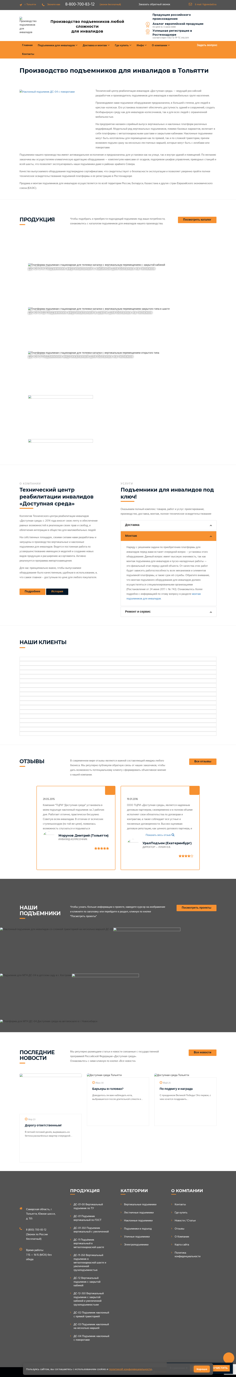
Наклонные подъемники (138, 1221)
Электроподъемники (136, 1245)
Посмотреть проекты (196, 908)
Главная (27, 45)
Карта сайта (182, 1245)
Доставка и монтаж (95, 45)
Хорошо (201, 1369)
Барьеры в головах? (108, 1089)
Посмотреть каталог (197, 220)
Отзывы (179, 1229)
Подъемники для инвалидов (56, 45)
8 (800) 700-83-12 (36, 1230)
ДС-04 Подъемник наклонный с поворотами (91, 1338)
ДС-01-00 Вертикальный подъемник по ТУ (88, 1206)
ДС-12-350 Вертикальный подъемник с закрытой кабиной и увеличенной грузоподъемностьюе (89, 1299)
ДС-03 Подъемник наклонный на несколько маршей (91, 1326)
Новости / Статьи (185, 1221)
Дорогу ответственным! (43, 1126)
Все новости (202, 1052)
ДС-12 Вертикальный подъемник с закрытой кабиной (87, 1282)
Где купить (181, 1213)
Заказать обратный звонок (154, 5)
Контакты (28, 54)
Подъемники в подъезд (138, 1229)
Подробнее (32, 591)
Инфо (141, 45)
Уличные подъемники (137, 1237)
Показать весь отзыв (158, 835)
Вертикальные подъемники (140, 1204)
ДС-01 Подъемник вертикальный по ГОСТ (87, 1218)
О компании (160, 45)
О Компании (182, 1237)
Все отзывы (202, 761)
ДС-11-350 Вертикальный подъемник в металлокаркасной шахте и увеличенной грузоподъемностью (90, 1263)
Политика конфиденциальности (187, 1255)
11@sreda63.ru (209, 5)
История (57, 591)
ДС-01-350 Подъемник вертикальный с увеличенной (91, 1230)
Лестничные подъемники (139, 1213)
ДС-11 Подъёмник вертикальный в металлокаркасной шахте (89, 1243)
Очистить (220, 1368)
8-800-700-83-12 (80, 4)
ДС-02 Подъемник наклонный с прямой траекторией (91, 1314)
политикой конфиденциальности (130, 1369)
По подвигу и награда (176, 1089)
